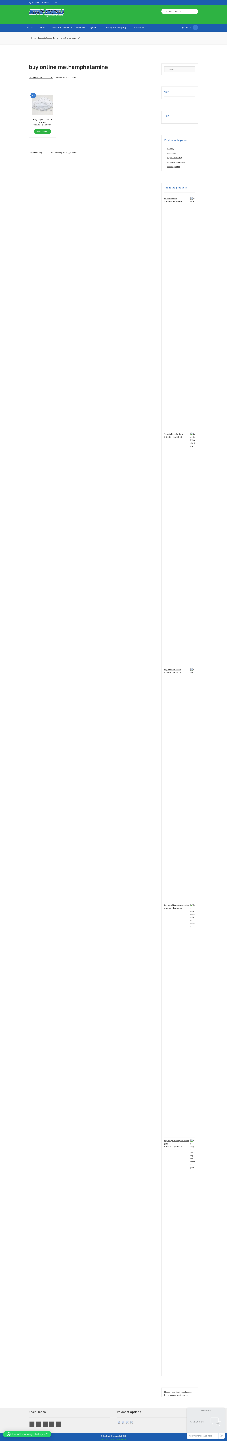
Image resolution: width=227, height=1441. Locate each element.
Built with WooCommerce (113, 1439)
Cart (56, 2)
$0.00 (186, 27)
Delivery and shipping (115, 27)
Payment (93, 27)
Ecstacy (170, 149)
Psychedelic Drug (174, 158)
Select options (42, 131)
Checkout (46, 2)
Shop (42, 27)
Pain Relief (81, 27)
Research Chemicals (62, 27)
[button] (27, 1434)
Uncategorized (173, 167)
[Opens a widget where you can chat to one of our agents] (206, 1423)
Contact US (138, 27)
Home (33, 38)
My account (34, 2)
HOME (30, 27)
